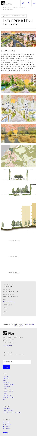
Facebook (7, 422)
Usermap (7, 386)
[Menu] (34, 3)
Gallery (10, 7)
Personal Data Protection (12, 413)
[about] (8, 332)
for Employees (8, 410)
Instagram (7, 424)
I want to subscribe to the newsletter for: (18, 366)
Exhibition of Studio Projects (14, 16)
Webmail (7, 378)
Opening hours (9, 397)
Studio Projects (18, 7)
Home (4, 7)
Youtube (7, 426)
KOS (5, 380)
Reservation (8, 395)
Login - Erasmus (9, 384)
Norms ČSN (7, 389)
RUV (5, 393)
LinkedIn (7, 428)
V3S (5, 399)
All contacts (8, 345)
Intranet (7, 376)
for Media (7, 408)
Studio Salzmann (8, 302)
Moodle (6, 382)
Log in (6, 367)
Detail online (8, 391)
